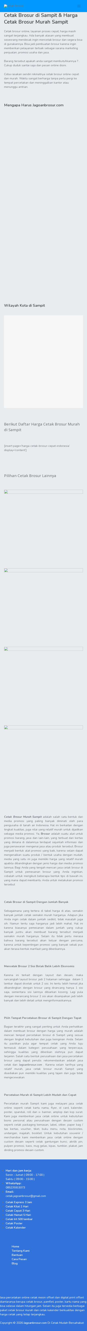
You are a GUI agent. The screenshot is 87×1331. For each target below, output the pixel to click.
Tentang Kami (21, 1251)
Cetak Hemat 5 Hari (18, 1215)
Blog (15, 1263)
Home (15, 1246)
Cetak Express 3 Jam (19, 1202)
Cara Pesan (19, 1259)
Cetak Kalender (16, 1228)
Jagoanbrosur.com (30, 1065)
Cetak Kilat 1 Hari (17, 1206)
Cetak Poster (14, 1223)
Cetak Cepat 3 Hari (18, 1211)
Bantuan (17, 1255)
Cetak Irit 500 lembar (19, 1219)
